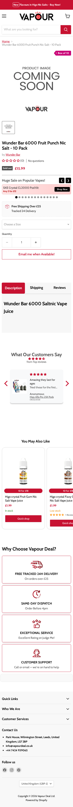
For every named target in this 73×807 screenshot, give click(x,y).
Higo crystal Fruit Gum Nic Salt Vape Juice (21, 498)
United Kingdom (34, 783)
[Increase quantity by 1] (36, 242)
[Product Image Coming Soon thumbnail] (8, 127)
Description (13, 288)
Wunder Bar (13, 154)
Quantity (7, 233)
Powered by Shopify (36, 800)
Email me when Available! (36, 254)
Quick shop (23, 518)
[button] (11, 160)
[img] (36, 358)
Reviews (60, 288)
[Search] (66, 29)
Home (6, 41)
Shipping (36, 288)
